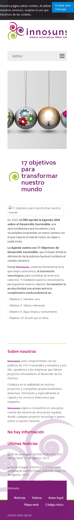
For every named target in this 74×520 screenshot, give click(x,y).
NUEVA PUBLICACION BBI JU (34, 456)
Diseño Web (15, 515)
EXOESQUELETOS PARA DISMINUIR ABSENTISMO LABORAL (36, 470)
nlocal (27, 515)
